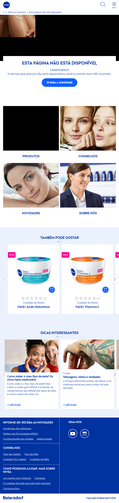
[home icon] (4, 12)
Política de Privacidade (20, 433)
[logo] (6, 5)
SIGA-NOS (75, 422)
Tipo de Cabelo (12, 454)
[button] (52, 290)
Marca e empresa (17, 12)
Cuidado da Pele (39, 459)
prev (4, 279)
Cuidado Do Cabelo (14, 459)
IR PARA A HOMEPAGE (60, 82)
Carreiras (40, 478)
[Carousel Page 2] (60, 241)
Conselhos (11, 448)
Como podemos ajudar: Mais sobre (29, 470)
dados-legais (44, 438)
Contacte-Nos (11, 488)
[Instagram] (84, 433)
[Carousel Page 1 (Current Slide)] (58, 241)
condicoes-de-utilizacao (17, 428)
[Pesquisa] (102, 5)
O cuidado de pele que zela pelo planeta (27, 483)
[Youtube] (72, 433)
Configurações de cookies (18, 438)
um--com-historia (17, 478)
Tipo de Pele (31, 454)
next (115, 279)
